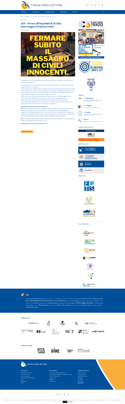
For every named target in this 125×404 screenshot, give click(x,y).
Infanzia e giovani (53, 303)
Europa (96, 300)
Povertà (30, 305)
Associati (27, 16)
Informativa (70, 401)
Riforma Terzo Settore (64, 305)
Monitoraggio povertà (84, 303)
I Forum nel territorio (25, 374)
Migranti (73, 303)
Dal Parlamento (36, 301)
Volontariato (30, 307)
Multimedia (80, 377)
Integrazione (61, 303)
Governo (36, 303)
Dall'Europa (96, 298)
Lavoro (68, 303)
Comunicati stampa (82, 372)
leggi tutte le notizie (27, 131)
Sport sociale (86, 305)
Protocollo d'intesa (52, 305)
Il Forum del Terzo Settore (26, 372)
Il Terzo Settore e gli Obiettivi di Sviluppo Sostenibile (60, 374)
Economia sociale (75, 300)
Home (22, 16)
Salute (73, 305)
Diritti (44, 301)
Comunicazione (49, 12)
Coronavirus (84, 298)
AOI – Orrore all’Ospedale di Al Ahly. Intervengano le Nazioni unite (42, 16)
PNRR (96, 303)
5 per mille (29, 298)
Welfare (36, 307)
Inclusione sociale (43, 303)
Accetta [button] (64, 401)
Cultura (90, 298)
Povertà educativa (35, 305)
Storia (22, 379)
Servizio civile (78, 305)
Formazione (63, 12)
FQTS (31, 303)
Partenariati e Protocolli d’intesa (28, 377)
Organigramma (24, 381)
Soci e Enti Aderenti (25, 376)
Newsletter (80, 379)
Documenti (35, 12)
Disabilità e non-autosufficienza (56, 301)
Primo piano (43, 305)
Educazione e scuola (84, 300)
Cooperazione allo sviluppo (74, 298)
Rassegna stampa (81, 374)
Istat (65, 303)
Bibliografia (51, 379)
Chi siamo (23, 12)
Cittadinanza (58, 298)
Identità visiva (81, 381)
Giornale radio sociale (85, 127)
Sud (92, 305)
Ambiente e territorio (38, 298)
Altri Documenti (52, 381)
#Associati (23, 19)
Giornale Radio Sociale (82, 376)
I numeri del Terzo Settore (54, 376)
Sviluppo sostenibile (97, 305)
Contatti (75, 12)
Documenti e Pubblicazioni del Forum (57, 372)
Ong (94, 303)
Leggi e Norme (52, 377)
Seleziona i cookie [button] (57, 401)
